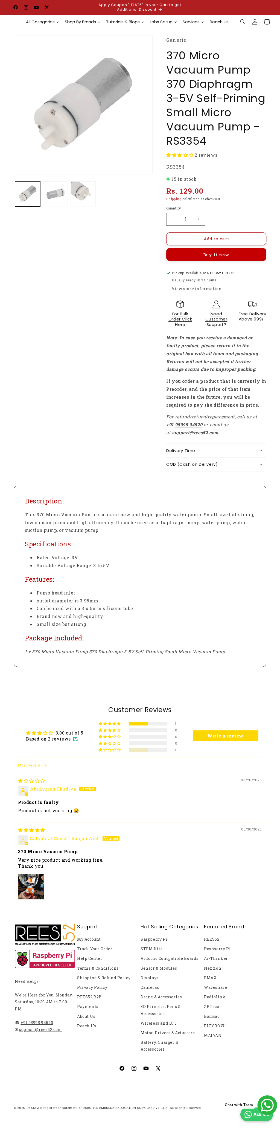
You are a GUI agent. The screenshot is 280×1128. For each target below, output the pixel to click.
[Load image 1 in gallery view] (27, 193)
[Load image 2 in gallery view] (55, 193)
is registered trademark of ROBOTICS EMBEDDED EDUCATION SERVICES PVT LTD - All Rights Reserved (120, 1108)
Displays (150, 977)
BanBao (212, 1016)
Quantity (173, 208)
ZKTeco (211, 1006)
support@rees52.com (40, 1029)
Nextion (212, 968)
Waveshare (215, 987)
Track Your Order (95, 948)
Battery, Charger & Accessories (159, 1046)
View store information (196, 288)
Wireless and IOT (159, 1023)
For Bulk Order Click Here (180, 319)
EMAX (210, 977)
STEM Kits (151, 948)
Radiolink (214, 996)
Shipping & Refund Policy (103, 977)
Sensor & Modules (159, 968)
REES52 (212, 939)
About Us (86, 1016)
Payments (87, 1006)
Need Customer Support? (216, 319)
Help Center (90, 958)
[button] (243, 22)
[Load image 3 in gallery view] (83, 193)
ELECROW (214, 1025)
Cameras (150, 987)
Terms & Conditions (98, 968)
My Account (89, 939)
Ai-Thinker (216, 958)
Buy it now (216, 254)
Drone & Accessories (161, 996)
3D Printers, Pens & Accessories (160, 1010)
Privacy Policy (92, 987)
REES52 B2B (89, 996)
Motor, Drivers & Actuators (168, 1032)
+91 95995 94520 (37, 1022)
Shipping (174, 199)
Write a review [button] (225, 736)
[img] (31, 780)
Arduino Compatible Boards (170, 958)
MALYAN (213, 1035)
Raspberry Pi (154, 939)
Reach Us (86, 1025)
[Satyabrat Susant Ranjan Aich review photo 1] (31, 886)
